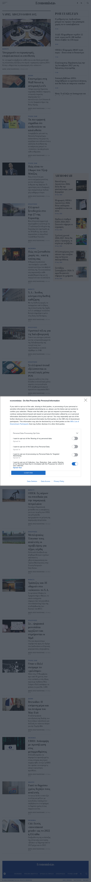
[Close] (86, 401)
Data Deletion (32, 481)
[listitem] (45, 433)
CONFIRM (28, 473)
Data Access (45, 481)
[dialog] (45, 441)
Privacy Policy (59, 481)
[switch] (75, 438)
